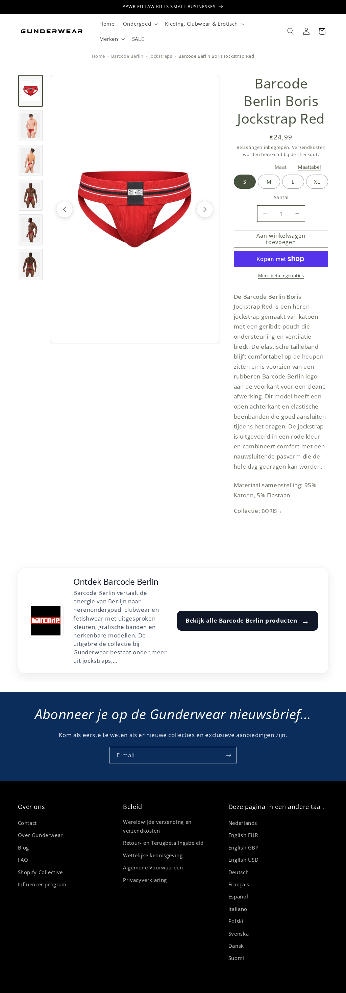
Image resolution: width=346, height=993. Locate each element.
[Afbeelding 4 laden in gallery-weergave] (31, 195)
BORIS (272, 510)
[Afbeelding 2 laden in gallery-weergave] (31, 125)
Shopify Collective (40, 872)
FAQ (23, 859)
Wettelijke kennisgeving (153, 855)
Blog (23, 847)
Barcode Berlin (127, 56)
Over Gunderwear (40, 835)
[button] (140, 24)
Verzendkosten (309, 147)
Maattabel (309, 167)
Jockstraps (160, 56)
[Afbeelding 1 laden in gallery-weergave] (31, 90)
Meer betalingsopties (281, 276)
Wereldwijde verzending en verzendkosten (157, 826)
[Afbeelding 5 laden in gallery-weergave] (31, 229)
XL (317, 181)
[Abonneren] (229, 755)
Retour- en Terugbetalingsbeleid (163, 842)
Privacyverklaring (145, 880)
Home (98, 56)
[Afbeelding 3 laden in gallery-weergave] (31, 160)
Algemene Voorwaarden (153, 867)
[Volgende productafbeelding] (204, 209)
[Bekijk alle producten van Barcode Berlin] (46, 620)
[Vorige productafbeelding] (64, 209)
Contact (27, 822)
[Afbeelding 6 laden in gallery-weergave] (31, 264)
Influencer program (42, 884)
